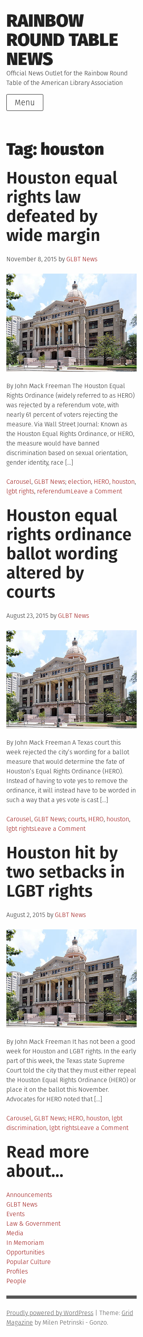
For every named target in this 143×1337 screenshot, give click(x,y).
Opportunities (25, 1252)
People (16, 1281)
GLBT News (81, 259)
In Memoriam (25, 1242)
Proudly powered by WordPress (49, 1313)
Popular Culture (28, 1262)
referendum (54, 491)
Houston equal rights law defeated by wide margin (61, 206)
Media (14, 1233)
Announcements (29, 1195)
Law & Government (33, 1223)
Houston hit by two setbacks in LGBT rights (65, 872)
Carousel (18, 481)
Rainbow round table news (62, 40)
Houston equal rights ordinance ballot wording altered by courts (68, 553)
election (79, 481)
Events (15, 1214)
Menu (25, 102)
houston (123, 481)
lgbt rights (20, 491)
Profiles (17, 1271)
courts (76, 819)
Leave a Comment (96, 491)
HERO (101, 481)
